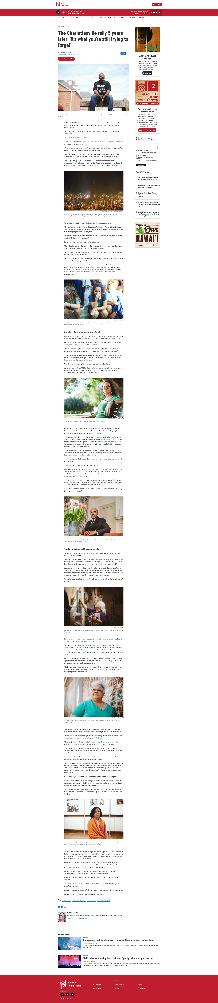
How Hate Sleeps (97, 738)
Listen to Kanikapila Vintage (147, 57)
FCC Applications (142, 988)
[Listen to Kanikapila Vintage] (147, 39)
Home (58, 17)
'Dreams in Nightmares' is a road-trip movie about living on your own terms (149, 204)
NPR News (61, 27)
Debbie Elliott (67, 52)
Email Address (140, 145)
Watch (94, 17)
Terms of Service (119, 984)
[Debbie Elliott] (62, 917)
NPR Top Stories (103, 900)
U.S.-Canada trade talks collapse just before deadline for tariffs (148, 178)
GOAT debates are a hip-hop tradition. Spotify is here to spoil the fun (118, 958)
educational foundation (81, 645)
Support (140, 984)
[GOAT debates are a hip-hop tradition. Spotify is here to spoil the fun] (69, 961)
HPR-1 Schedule (97, 984)
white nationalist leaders (107, 442)
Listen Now (147, 73)
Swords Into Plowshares (94, 783)
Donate (157, 4)
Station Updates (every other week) (147, 152)
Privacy (117, 988)
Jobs (139, 981)
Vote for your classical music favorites (147, 110)
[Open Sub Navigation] (66, 17)
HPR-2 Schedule (97, 988)
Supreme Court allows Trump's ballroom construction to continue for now (148, 195)
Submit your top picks (147, 130)
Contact (117, 981)
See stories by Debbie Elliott (77, 918)
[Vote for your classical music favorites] (147, 92)
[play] (58, 12)
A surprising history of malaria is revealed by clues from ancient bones (119, 940)
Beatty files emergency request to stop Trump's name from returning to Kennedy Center (148, 214)
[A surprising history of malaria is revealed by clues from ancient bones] (69, 943)
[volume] (63, 12)
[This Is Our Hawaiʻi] (147, 234)
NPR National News (79, 900)
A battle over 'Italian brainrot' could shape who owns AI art (149, 186)
